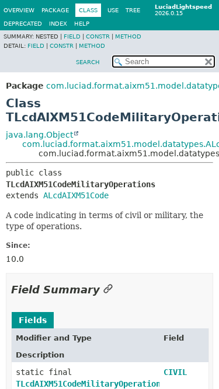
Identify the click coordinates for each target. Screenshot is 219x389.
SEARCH (88, 62)
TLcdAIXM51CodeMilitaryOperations (90, 383)
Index (58, 23)
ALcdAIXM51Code (76, 195)
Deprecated (23, 23)
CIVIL (175, 372)
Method (128, 36)
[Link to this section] (108, 289)
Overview (19, 10)
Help (81, 23)
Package (55, 10)
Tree (133, 10)
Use (113, 10)
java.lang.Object (39, 134)
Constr (98, 36)
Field (72, 36)
